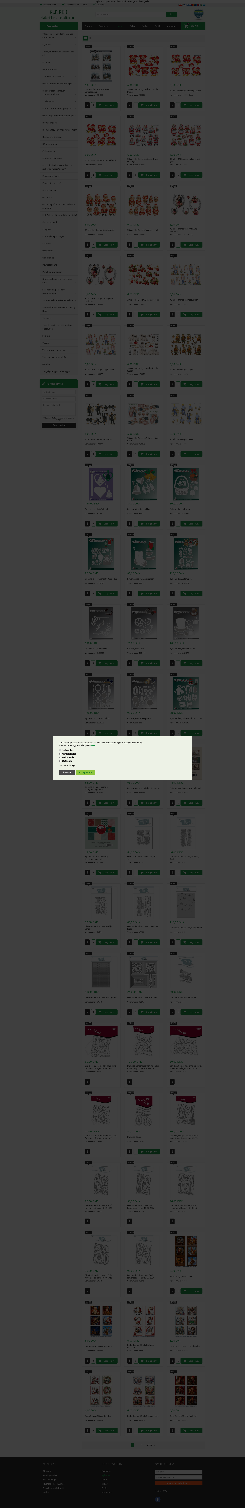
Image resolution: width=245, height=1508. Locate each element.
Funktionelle (68, 757)
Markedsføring (69, 754)
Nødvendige (68, 750)
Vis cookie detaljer (67, 766)
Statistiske (67, 761)
